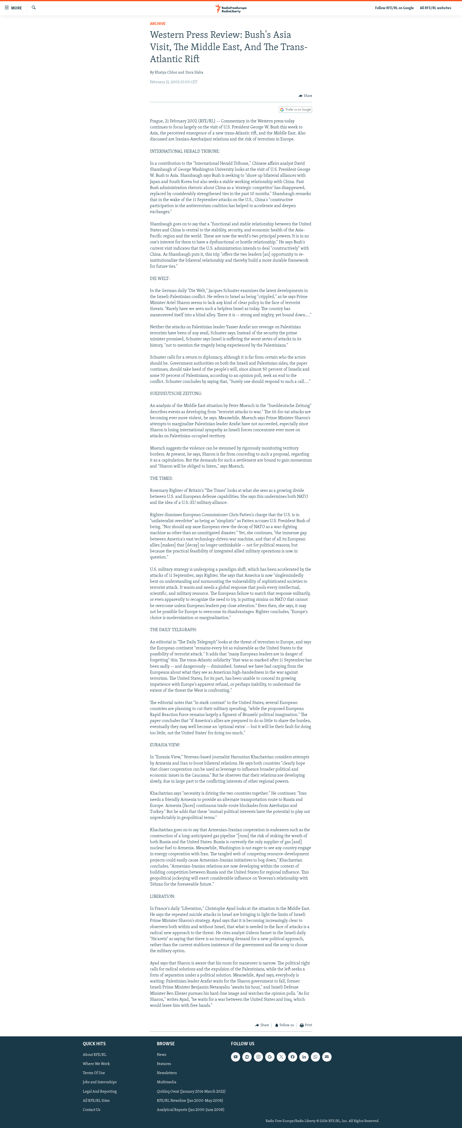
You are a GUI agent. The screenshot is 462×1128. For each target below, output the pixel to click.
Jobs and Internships (100, 1082)
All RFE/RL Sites (96, 1101)
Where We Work (96, 1064)
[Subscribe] (326, 1056)
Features (164, 1064)
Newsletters (167, 1073)
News (161, 1055)
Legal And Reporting (100, 1091)
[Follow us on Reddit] (246, 1056)
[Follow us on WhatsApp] (315, 1056)
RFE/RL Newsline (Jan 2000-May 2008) (190, 1101)
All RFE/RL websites (435, 8)
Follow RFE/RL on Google (394, 8)
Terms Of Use (94, 1073)
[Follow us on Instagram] (258, 1056)
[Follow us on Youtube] (235, 1056)
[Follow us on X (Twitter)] (281, 1056)
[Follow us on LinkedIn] (303, 1056)
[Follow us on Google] (269, 1056)
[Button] (305, 96)
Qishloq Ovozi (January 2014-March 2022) (191, 1091)
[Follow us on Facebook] (292, 1056)
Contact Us (91, 1110)
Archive (158, 24)
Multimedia (166, 1082)
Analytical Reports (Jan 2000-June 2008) (191, 1110)
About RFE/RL (94, 1055)
